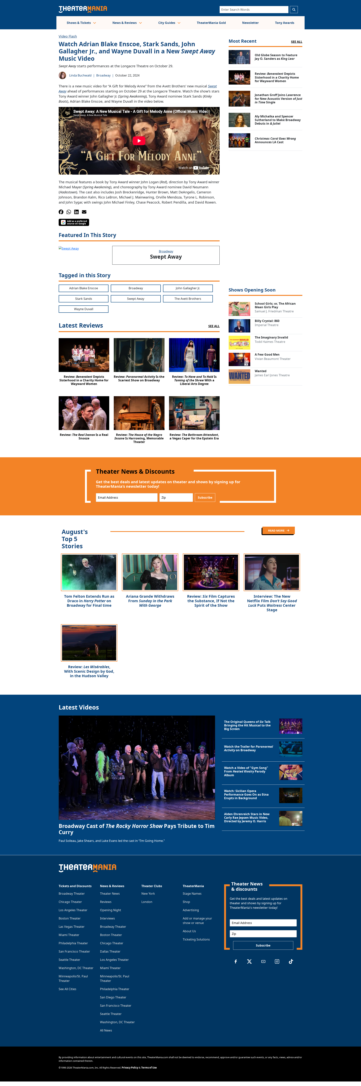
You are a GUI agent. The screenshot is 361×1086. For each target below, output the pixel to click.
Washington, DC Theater (76, 968)
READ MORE (276, 530)
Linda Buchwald (80, 75)
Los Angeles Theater (73, 910)
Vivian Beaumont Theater (273, 359)
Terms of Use (149, 1067)
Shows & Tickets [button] (79, 23)
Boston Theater (70, 918)
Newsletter (250, 23)
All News (106, 1030)
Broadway (103, 75)
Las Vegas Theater (72, 927)
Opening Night (110, 910)
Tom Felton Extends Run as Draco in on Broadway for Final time (89, 601)
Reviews (105, 902)
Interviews (107, 918)
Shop (186, 902)
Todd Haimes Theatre (270, 342)
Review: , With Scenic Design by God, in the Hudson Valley (89, 671)
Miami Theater (69, 935)
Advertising (191, 910)
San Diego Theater (113, 997)
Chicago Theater (70, 902)
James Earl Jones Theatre (272, 375)
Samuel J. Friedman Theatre (274, 311)
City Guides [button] (167, 23)
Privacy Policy (130, 1067)
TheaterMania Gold (211, 23)
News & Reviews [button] (124, 23)
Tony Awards (284, 23)
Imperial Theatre (266, 325)
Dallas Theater (110, 951)
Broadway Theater (72, 893)
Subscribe (205, 497)
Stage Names (192, 893)
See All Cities (67, 989)
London (146, 902)
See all (296, 42)
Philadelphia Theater (73, 943)
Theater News (110, 893)
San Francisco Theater (74, 951)
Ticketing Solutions (196, 939)
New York (148, 893)
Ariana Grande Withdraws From (150, 601)
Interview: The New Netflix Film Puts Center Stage (272, 603)
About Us (189, 931)
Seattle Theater (69, 960)
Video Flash (68, 36)
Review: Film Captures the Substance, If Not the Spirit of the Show (211, 601)
